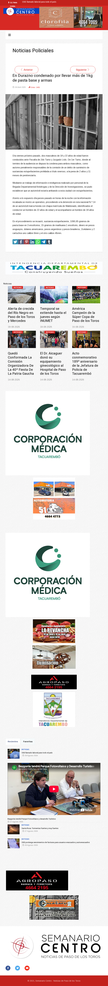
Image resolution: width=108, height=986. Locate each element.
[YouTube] (28, 968)
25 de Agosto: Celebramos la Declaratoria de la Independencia (85, 363)
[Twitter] (18, 968)
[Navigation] (9, 35)
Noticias (18, 287)
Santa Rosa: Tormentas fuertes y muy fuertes (82, 314)
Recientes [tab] (13, 741)
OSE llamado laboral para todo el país (21, 312)
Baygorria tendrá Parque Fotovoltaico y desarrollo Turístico (48, 2)
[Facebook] (8, 968)
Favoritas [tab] (28, 741)
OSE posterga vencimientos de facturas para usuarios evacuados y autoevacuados (20, 367)
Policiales (51, 336)
